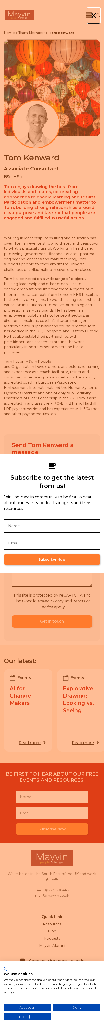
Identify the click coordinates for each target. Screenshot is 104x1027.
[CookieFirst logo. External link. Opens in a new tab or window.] (5, 969)
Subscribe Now (52, 559)
